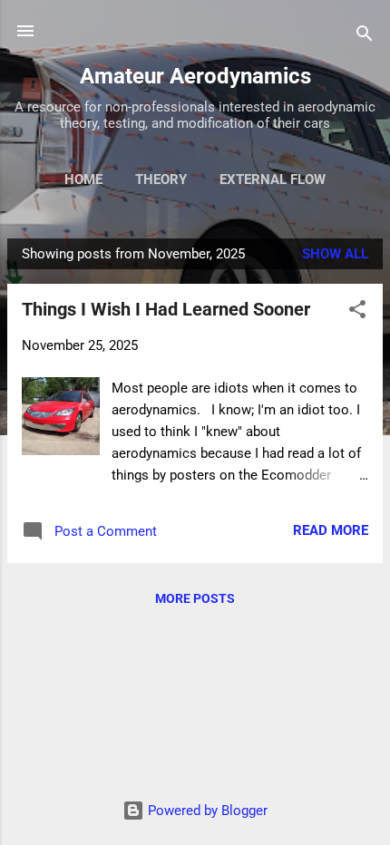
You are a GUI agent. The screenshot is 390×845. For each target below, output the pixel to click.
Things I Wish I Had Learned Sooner (166, 309)
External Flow (272, 179)
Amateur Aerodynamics (195, 76)
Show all (335, 254)
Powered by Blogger (206, 810)
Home (83, 179)
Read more (330, 530)
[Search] (364, 36)
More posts (195, 598)
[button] (357, 312)
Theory (161, 179)
